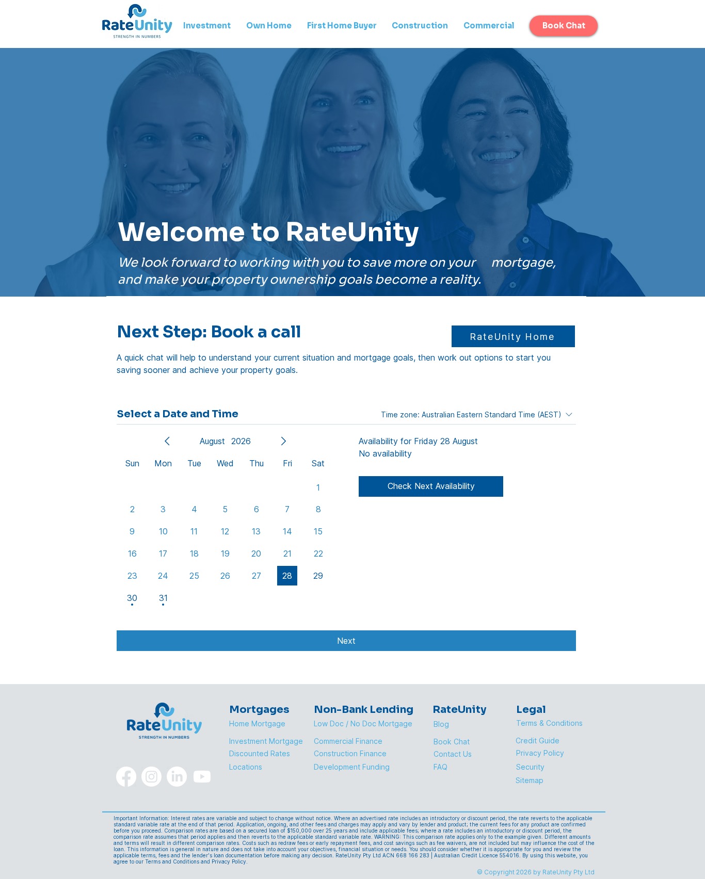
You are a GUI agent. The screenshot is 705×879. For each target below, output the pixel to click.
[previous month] (167, 441)
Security (530, 766)
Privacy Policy (540, 752)
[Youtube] (202, 777)
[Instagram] (151, 777)
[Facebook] (126, 777)
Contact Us (453, 754)
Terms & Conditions (549, 723)
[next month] (283, 441)
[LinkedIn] (177, 777)
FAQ (440, 766)
